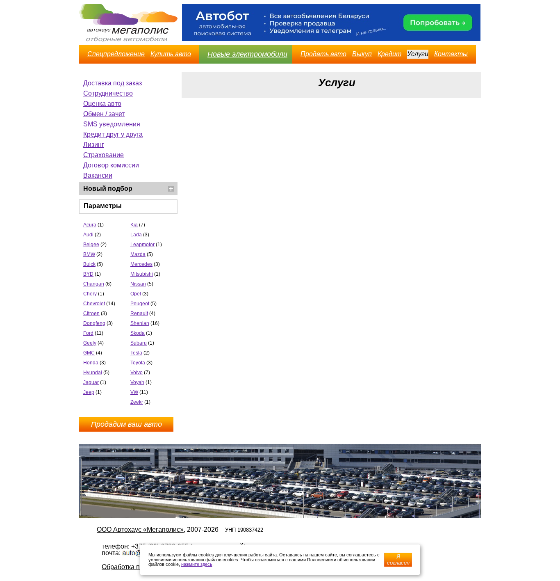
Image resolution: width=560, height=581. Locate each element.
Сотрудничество (108, 93)
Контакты (451, 53)
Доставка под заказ (112, 83)
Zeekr (136, 402)
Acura (89, 225)
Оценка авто (102, 103)
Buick (89, 264)
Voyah (137, 382)
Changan (93, 284)
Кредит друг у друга (113, 134)
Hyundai (92, 372)
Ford (88, 333)
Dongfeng (94, 323)
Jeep (88, 392)
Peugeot (139, 304)
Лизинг (93, 144)
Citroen (91, 313)
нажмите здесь (196, 564)
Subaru (138, 343)
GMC (89, 353)
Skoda (137, 333)
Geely (89, 343)
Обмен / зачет (104, 113)
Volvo (136, 372)
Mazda (138, 254)
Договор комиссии (111, 165)
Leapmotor (142, 244)
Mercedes (141, 264)
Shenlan (139, 323)
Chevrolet (94, 304)
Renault (139, 313)
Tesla (136, 353)
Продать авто (323, 53)
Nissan (138, 284)
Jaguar (91, 382)
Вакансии (97, 175)
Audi (88, 235)
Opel (135, 294)
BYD (88, 274)
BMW (89, 254)
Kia (134, 225)
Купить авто (170, 53)
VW (134, 392)
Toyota (137, 363)
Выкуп (362, 53)
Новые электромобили (247, 54)
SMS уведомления (111, 124)
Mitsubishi (141, 274)
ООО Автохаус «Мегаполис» (140, 529)
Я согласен (398, 560)
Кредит (389, 53)
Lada (136, 235)
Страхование (103, 154)
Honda (90, 363)
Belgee (91, 244)
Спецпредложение (116, 53)
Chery (90, 294)
